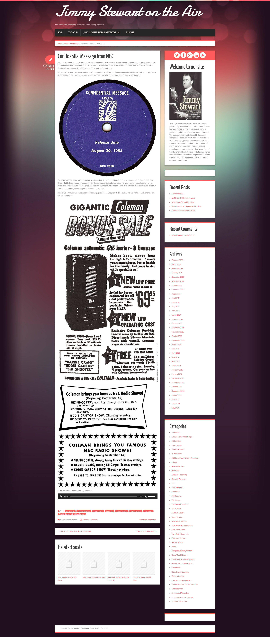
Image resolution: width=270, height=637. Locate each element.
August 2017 (176, 294)
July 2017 (175, 298)
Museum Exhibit (178, 513)
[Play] (61, 496)
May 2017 (175, 307)
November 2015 (178, 383)
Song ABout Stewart (179, 555)
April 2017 (176, 311)
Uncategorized (177, 589)
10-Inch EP (176, 433)
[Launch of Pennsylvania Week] (144, 563)
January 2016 (177, 374)
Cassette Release (178, 479)
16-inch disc (176, 441)
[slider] (152, 496)
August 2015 (176, 395)
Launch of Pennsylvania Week (183, 211)
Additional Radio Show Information (185, 458)
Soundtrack (176, 568)
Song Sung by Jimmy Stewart (183, 559)
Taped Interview (178, 576)
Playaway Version (178, 538)
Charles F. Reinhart (90, 520)
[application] (108, 496)
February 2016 (177, 370)
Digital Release (178, 488)
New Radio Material (179, 521)
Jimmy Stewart (136, 511)
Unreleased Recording (180, 593)
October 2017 (177, 285)
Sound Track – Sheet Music (182, 564)
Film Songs (176, 500)
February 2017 (177, 319)
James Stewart (122, 511)
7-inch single (177, 445)
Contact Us (73, 32)
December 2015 (178, 378)
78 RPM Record (178, 450)
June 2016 (176, 353)
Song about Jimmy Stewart (182, 551)
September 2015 (178, 391)
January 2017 (177, 323)
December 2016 (178, 328)
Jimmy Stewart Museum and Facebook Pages (101, 32)
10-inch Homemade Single (182, 437)
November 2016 (178, 332)
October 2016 (177, 336)
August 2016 (176, 345)
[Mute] (146, 496)
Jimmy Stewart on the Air (128, 11)
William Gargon (79, 514)
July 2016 (175, 349)
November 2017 (178, 281)
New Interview (177, 517)
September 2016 (178, 340)
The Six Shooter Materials (181, 580)
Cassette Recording (179, 475)
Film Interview (177, 496)
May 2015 (175, 408)
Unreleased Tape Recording (182, 597)
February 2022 (177, 260)
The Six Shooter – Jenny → (147, 531)
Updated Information (70, 44)
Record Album (177, 542)
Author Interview (178, 466)
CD (173, 483)
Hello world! (189, 235)
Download (176, 492)
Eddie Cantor (98, 511)
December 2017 (178, 277)
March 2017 (176, 315)
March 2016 (176, 366)
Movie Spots (176, 509)
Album (174, 462)
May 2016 (175, 357)
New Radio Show (178, 530)
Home (60, 32)
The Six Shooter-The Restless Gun (185, 585)
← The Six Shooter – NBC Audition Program (74, 531)
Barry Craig (70, 511)
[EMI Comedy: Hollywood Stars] (69, 563)
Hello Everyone (178, 194)
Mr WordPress (177, 235)
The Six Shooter (64, 514)
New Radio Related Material (182, 526)
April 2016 (176, 361)
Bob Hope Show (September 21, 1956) (186, 206)
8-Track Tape (177, 454)
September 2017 (178, 290)
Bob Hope (175, 471)
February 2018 (177, 269)
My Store (130, 32)
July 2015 (175, 399)
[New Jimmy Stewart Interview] (94, 563)
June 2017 (176, 302)
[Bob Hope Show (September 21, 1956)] (119, 563)
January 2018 (177, 273)
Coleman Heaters (84, 511)
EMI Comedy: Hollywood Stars (183, 198)
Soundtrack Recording (180, 572)
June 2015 (176, 404)
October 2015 (177, 387)
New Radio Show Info (180, 534)
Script (174, 547)
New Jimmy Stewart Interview (94, 577)
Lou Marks (148, 511)
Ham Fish (109, 511)
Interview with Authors (180, 504)
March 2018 (176, 264)
